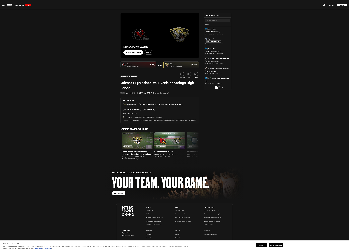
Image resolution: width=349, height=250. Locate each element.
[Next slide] (195, 140)
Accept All (261, 245)
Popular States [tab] (126, 232)
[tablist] (131, 232)
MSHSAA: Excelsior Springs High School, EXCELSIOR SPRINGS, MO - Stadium (164, 120)
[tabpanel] (186, 234)
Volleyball (149, 234)
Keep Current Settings (276, 245)
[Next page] (222, 87)
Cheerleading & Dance (210, 234)
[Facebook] (123, 214)
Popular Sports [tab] (126, 230)
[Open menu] (3, 5)
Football (177, 230)
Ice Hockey (149, 238)
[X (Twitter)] (126, 214)
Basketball (149, 230)
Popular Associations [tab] (128, 235)
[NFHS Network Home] (9, 5)
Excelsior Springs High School (148, 117)
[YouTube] (133, 214)
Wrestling (207, 230)
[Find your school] (324, 5)
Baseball (177, 238)
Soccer (177, 234)
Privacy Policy (38, 248)
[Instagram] (129, 214)
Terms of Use (47, 248)
